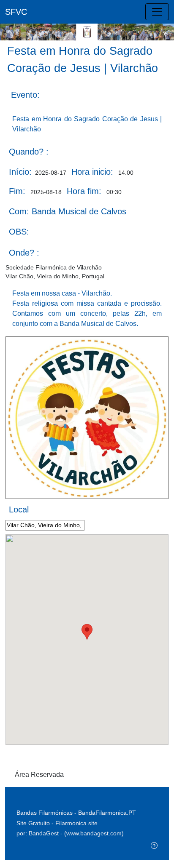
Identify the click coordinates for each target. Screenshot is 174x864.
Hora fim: (84, 191)
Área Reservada (39, 774)
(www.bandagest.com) (94, 833)
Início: (20, 171)
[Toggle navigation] (157, 11)
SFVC (16, 11)
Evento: (25, 94)
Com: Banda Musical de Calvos (67, 211)
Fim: (17, 191)
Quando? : (29, 151)
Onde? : (24, 252)
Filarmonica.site (76, 823)
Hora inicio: (92, 171)
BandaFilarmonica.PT (107, 812)
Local (19, 509)
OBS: (19, 231)
